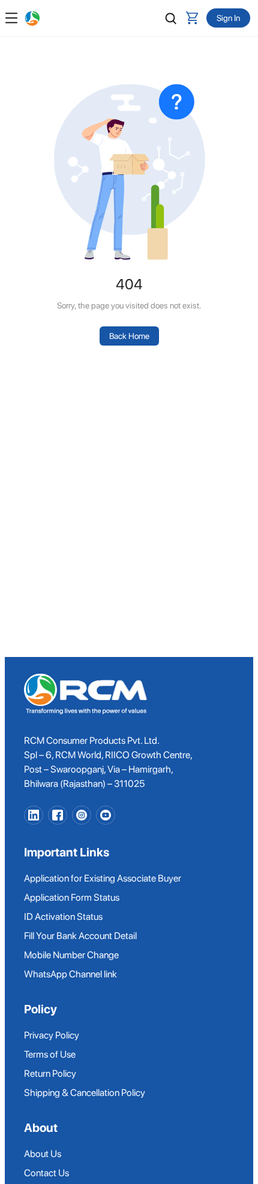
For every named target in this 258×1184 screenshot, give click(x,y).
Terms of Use (50, 1054)
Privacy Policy (51, 1035)
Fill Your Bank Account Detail (80, 935)
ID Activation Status (63, 916)
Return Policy (50, 1073)
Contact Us (46, 1173)
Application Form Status (71, 897)
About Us (42, 1153)
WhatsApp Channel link (70, 974)
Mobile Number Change (71, 955)
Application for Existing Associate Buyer (102, 878)
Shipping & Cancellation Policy (84, 1092)
